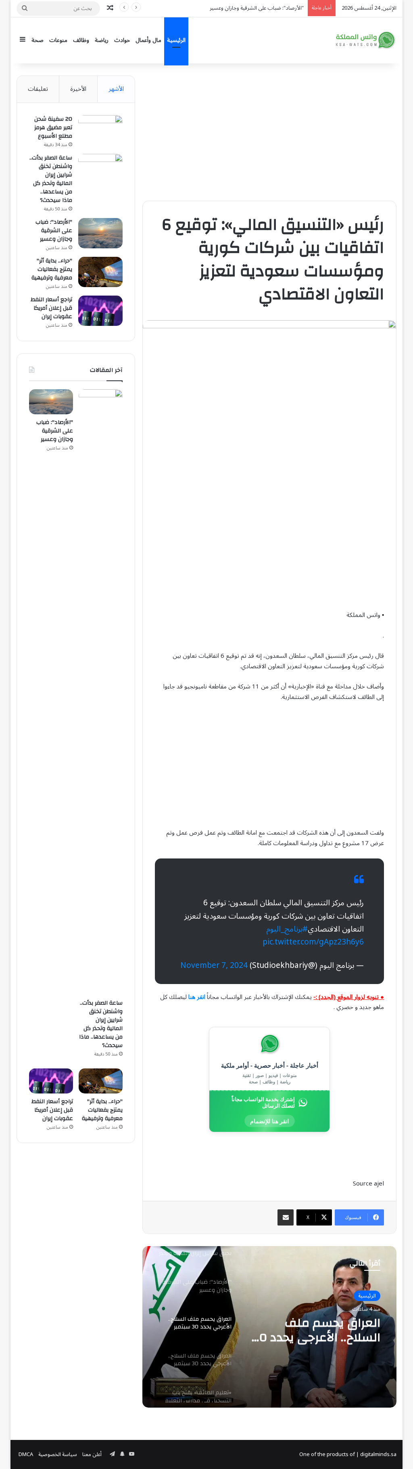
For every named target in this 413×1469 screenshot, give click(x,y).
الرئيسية (176, 40)
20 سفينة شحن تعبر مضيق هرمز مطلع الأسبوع (53, 127)
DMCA (26, 1454)
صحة (37, 40)
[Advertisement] (269, 132)
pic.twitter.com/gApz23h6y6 (313, 942)
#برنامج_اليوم (287, 929)
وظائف (81, 40)
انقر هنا (196, 997)
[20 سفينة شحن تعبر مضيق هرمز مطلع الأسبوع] (100, 130)
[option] (269, 1327)
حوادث (122, 40)
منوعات (58, 40)
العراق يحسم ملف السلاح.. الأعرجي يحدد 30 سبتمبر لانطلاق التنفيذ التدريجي (316, 1330)
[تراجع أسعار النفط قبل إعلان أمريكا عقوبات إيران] (100, 311)
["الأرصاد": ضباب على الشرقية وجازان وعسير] (100, 233)
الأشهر (116, 88)
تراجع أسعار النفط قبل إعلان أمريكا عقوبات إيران (51, 308)
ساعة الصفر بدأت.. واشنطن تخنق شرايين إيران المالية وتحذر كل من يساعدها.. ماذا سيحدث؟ (50, 179)
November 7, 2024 (214, 965)
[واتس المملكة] (366, 40)
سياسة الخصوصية (57, 1454)
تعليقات (38, 88)
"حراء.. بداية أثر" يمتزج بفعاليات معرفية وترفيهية (51, 269)
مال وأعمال (148, 40)
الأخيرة (78, 88)
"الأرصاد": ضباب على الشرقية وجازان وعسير (53, 230)
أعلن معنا (92, 1454)
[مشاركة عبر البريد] (285, 1217)
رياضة (101, 40)
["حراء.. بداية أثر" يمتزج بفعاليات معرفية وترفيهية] (100, 272)
